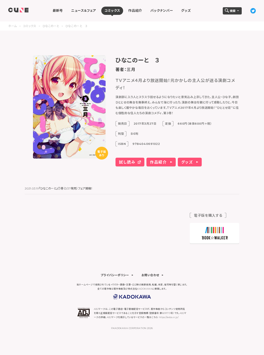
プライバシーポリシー (115, 275)
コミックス (29, 26)
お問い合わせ (150, 275)
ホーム (12, 26)
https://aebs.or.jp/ (169, 317)
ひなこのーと (50, 26)
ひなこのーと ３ (76, 26)
